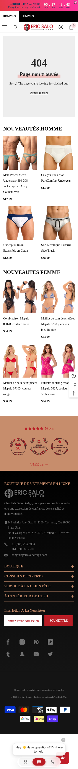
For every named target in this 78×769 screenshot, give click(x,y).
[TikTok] (50, 642)
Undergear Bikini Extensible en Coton (15, 247)
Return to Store (39, 92)
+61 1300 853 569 (22, 549)
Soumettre (58, 620)
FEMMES (27, 16)
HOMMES (9, 16)
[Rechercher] (15, 27)
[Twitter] (50, 654)
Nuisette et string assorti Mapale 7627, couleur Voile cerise (56, 388)
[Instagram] (22, 642)
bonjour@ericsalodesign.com (29, 555)
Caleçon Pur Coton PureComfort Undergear (56, 177)
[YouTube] (36, 654)
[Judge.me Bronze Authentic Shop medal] (39, 446)
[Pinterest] (36, 642)
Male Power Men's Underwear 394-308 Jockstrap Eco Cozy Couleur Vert (15, 183)
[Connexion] (61, 27)
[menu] (4, 27)
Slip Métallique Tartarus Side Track (56, 247)
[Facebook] (8, 642)
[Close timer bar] (75, 2)
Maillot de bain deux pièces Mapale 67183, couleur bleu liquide (58, 324)
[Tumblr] (8, 654)
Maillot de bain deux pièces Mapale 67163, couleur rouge (20, 388)
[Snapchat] (22, 654)
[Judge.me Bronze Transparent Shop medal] (59, 446)
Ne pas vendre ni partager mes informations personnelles (39, 690)
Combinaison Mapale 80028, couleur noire (16, 321)
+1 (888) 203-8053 (23, 544)
